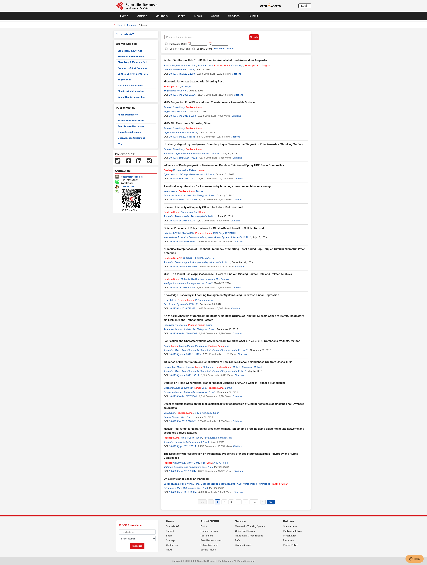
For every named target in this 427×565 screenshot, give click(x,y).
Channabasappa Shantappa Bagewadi (221, 483)
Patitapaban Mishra (174, 367)
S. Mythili (168, 300)
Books (181, 16)
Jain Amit (197, 212)
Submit (253, 16)
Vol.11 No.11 (242, 350)
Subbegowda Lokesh (175, 483)
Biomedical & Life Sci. (130, 50)
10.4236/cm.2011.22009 (182, 73)
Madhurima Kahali (173, 387)
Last (254, 502)
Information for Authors (131, 120)
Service (240, 521)
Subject (170, 531)
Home (124, 16)
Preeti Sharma (205, 65)
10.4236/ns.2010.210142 (182, 421)
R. (184, 300)
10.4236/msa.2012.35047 (182, 471)
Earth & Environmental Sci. (133, 73)
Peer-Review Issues (211, 540)
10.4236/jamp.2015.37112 (183, 157)
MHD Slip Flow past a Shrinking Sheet (187, 123)
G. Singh (186, 86)
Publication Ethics (292, 531)
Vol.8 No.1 (210, 329)
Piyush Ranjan (194, 437)
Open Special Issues (129, 132)
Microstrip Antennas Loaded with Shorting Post (194, 81)
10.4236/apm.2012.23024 (182, 492)
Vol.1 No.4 (225, 262)
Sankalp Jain (225, 437)
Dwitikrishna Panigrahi (203, 279)
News (198, 16)
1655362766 (128, 186)
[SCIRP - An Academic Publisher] (136, 5)
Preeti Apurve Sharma (175, 325)
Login (304, 5)
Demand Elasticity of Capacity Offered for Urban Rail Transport (203, 207)
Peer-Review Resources (131, 126)
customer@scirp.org (132, 176)
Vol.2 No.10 (187, 417)
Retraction (288, 540)
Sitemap (170, 540)
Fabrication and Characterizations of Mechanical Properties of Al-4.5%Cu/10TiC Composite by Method (232, 341)
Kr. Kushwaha (176, 170)
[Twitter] (117, 160)
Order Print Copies (245, 531)
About (215, 16)
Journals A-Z (172, 526)
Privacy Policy (290, 545)
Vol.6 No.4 (210, 216)
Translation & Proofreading (249, 535)
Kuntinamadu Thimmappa (265, 483)
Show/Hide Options (224, 48)
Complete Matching (179, 48)
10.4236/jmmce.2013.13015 (184, 375)
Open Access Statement (131, 137)
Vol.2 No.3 (202, 488)
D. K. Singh (213, 412)
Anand (171, 346)
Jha (218, 346)
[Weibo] (149, 160)
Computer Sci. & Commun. (132, 68)
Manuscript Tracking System (250, 526)
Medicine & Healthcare (130, 85)
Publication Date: (177, 44)
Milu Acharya (223, 279)
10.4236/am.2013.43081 (182, 136)
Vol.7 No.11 (192, 304)
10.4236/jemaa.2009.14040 (183, 266)
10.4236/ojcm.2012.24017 (183, 178)
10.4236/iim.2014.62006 (182, 287)
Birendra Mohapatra (199, 367)
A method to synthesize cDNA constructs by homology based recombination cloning (217, 186)
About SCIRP (209, 521)
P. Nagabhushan (204, 300)
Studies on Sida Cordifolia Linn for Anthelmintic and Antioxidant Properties (216, 60)
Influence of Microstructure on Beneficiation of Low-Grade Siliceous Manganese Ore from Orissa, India (228, 362)
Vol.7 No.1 (210, 392)
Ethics (203, 526)
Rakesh (197, 170)
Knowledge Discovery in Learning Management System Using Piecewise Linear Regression (221, 295)
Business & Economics (131, 56)
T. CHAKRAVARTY (204, 258)
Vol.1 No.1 (182, 90)
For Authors (206, 535)
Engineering (124, 79)
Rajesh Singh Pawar (174, 65)
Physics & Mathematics (131, 91)
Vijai (206, 462)
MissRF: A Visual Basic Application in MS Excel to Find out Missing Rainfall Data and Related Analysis (228, 274)
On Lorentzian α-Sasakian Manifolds (186, 478)
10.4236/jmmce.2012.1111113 (185, 354)
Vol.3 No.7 (216, 153)
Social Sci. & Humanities (131, 97)
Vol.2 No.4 (209, 174)
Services (234, 16)
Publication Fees (209, 545)
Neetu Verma (170, 191)
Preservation (289, 535)
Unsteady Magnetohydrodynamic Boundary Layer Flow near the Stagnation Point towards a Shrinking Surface (233, 144)
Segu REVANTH (227, 233)
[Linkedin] (138, 160)
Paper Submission (128, 114)
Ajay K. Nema (221, 462)
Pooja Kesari (210, 437)
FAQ (120, 143)
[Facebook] (128, 160)
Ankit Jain (191, 65)
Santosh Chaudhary (174, 107)
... (238, 502)
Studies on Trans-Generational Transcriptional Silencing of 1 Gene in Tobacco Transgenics (225, 382)
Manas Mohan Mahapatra (193, 346)
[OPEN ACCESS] (270, 5)
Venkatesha (193, 483)
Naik (175, 437)
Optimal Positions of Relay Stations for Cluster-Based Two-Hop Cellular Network (214, 228)
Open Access (290, 526)
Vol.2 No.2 (188, 69)
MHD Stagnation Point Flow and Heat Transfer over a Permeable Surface (209, 102)
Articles (142, 16)
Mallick (228, 367)
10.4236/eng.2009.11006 (182, 94)
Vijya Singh (169, 412)
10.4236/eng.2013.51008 (182, 115)
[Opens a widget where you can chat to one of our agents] (414, 559)
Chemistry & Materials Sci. (132, 62)
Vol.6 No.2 (207, 283)
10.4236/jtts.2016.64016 (182, 220)
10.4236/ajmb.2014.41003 (183, 199)
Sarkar (176, 212)
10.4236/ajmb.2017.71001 (183, 396)
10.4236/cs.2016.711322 (182, 308)
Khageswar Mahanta (252, 367)
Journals (162, 16)
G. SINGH (188, 258)
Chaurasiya (228, 65)
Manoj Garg (193, 462)
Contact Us (172, 545)
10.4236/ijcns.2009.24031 (182, 241)
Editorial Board (204, 48)
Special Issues (208, 549)
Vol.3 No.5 (207, 467)
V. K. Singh (200, 412)
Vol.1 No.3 (241, 371)
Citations (236, 73)
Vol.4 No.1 (210, 195)
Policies (288, 521)
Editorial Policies (209, 531)
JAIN (206, 233)
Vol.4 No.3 (191, 132)
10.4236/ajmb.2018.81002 (183, 333)
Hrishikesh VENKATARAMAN (179, 233)
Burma (191, 191)
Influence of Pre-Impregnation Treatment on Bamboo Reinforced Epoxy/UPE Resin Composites (224, 165)
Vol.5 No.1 (182, 111)
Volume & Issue (243, 545)
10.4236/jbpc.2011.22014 (182, 446)
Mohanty (177, 279)
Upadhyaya (174, 462)
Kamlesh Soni (195, 387)
